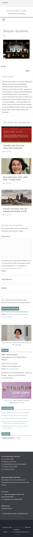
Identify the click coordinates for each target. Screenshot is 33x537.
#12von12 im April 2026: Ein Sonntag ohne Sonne (14, 418)
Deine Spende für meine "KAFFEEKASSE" (15, 513)
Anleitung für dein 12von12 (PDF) (12, 499)
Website (4, 288)
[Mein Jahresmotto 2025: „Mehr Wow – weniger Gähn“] (16, 159)
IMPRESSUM (5, 506)
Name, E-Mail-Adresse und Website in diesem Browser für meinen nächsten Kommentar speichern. (16, 301)
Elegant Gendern (8, 400)
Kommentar (6, 236)
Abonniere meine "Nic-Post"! (11, 477)
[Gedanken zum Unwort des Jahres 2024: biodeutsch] (16, 127)
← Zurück (3, 66)
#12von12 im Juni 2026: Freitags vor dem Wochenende (15, 412)
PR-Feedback (22, 464)
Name (4, 271)
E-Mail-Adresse (6, 279)
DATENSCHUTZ (6, 508)
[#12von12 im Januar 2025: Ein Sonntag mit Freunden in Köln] (16, 191)
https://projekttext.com (12, 369)
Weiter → (30, 71)
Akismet (16, 266)
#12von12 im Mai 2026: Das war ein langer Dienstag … (15, 415)
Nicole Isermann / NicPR (16, 11)
